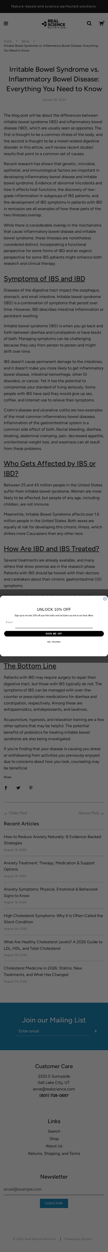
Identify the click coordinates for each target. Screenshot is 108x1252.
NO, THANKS (54, 642)
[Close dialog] (104, 598)
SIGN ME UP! (54, 633)
